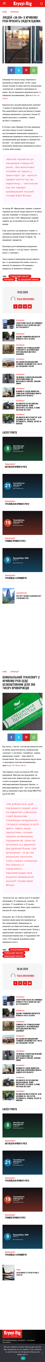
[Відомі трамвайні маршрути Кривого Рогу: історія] (8, 336)
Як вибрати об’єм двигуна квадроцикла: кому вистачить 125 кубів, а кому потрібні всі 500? (28, 406)
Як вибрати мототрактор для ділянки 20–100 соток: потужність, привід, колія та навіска (28, 420)
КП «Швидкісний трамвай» (28, 279)
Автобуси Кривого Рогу (16, 466)
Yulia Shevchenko (25, 299)
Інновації (14, 11)
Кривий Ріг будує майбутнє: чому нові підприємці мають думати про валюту (28, 393)
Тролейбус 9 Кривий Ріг (16, 578)
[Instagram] (20, 306)
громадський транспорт (20, 276)
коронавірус (9, 279)
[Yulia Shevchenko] (14, 299)
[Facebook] (11, 70)
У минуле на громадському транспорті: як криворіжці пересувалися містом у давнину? (28, 350)
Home (4, 11)
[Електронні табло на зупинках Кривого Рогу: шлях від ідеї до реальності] (8, 324)
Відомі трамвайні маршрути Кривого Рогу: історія (28, 337)
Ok (23, 1358)
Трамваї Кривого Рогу (15, 540)
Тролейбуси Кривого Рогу (17, 503)
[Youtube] (30, 306)
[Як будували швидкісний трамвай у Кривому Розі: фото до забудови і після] (8, 363)
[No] (42, 1353)
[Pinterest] (26, 70)
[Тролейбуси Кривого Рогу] (22, 486)
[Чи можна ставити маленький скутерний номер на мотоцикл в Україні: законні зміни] (8, 378)
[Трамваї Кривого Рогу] (22, 523)
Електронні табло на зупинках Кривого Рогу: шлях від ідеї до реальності (29, 325)
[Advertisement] (22, 632)
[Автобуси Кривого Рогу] (22, 449)
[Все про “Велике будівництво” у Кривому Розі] (8, 596)
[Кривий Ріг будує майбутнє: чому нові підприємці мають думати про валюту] (8, 392)
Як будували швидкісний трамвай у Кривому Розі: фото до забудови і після (29, 364)
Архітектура (21, 593)
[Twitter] (18, 70)
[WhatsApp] (34, 70)
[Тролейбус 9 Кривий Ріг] (22, 560)
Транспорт (10, 464)
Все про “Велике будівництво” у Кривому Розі (29, 597)
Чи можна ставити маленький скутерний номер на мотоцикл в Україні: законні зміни (29, 380)
